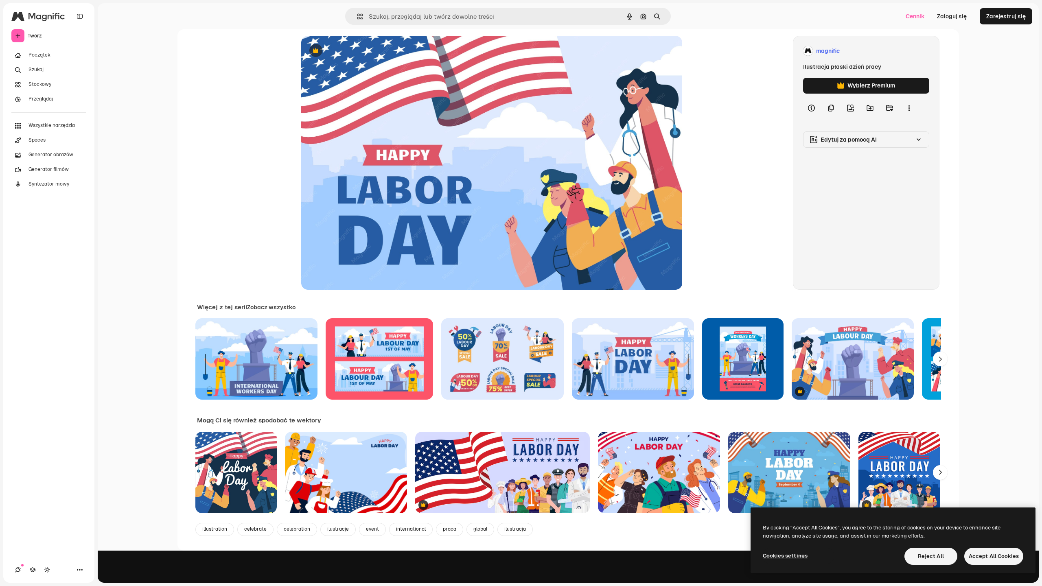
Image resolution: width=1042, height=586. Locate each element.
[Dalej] (940, 359)
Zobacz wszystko (271, 307)
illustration (214, 529)
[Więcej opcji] (909, 108)
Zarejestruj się (1006, 16)
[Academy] (32, 569)
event (372, 529)
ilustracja (515, 529)
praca (449, 529)
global (480, 529)
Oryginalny (357, 51)
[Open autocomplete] (357, 16)
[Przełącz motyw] (47, 569)
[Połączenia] (17, 569)
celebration (297, 529)
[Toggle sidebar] (79, 16)
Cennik (915, 16)
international (411, 529)
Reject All (931, 556)
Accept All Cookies (994, 556)
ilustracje (338, 529)
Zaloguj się (952, 16)
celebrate (255, 529)
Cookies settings (785, 555)
